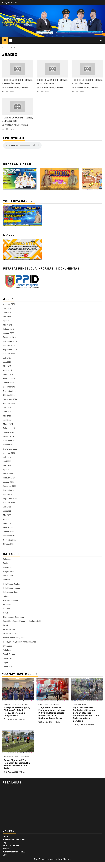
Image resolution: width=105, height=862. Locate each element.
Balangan (7, 559)
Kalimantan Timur (10, 600)
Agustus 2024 (9, 403)
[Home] (4, 40)
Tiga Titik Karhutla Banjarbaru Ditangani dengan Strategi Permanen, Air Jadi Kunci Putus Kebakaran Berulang (86, 714)
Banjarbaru (7, 567)
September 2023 (10, 449)
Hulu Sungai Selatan (11, 584)
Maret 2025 (8, 374)
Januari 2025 (8, 383)
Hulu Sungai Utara (10, 592)
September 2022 (10, 498)
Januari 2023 (8, 482)
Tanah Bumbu (9, 654)
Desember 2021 (9, 536)
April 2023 (7, 469)
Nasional (6, 609)
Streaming (7, 646)
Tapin (5, 662)
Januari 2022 (8, 532)
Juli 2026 (7, 308)
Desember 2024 (9, 387)
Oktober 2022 (8, 494)
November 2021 (10, 540)
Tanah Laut (8, 658)
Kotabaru (7, 604)
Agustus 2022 (9, 502)
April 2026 (7, 321)
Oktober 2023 (8, 445)
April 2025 (7, 370)
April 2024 (7, 420)
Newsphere (53, 859)
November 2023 (10, 441)
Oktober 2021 (8, 544)
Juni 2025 (7, 362)
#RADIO (24, 87)
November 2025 (10, 341)
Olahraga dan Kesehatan (13, 617)
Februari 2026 (9, 329)
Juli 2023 (7, 457)
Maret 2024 (8, 424)
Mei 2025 (7, 366)
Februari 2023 (9, 478)
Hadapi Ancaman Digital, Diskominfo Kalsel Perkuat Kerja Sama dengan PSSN (17, 711)
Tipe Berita (7, 667)
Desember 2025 (9, 337)
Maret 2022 (8, 523)
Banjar (5, 563)
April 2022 (7, 519)
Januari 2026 (8, 333)
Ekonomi (6, 580)
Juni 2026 (7, 312)
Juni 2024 (7, 412)
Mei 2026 (7, 316)
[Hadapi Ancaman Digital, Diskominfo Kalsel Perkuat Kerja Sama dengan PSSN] (18, 689)
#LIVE (16, 87)
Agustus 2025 (9, 354)
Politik (5, 625)
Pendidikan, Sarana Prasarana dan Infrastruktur (23, 621)
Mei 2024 (7, 416)
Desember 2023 (9, 436)
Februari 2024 (9, 428)
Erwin (23, 719)
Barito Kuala (8, 576)
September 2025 (10, 350)
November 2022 (10, 490)
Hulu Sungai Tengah (11, 588)
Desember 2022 (9, 486)
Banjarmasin (8, 571)
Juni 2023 (7, 461)
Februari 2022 (9, 527)
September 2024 (10, 399)
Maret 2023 (8, 474)
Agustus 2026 (9, 304)
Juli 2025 (7, 358)
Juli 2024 (7, 407)
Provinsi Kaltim (9, 633)
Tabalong (7, 650)
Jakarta (6, 596)
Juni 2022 (7, 511)
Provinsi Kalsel (9, 629)
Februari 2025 (9, 378)
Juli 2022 (7, 507)
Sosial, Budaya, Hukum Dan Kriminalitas (19, 642)
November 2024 (10, 391)
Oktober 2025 (8, 345)
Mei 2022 (7, 515)
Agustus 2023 (9, 453)
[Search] (101, 40)
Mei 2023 (7, 465)
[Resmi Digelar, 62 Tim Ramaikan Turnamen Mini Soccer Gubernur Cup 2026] (18, 741)
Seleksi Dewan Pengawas (13, 638)
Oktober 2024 (8, 395)
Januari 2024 (8, 432)
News (5, 613)
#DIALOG (8, 87)
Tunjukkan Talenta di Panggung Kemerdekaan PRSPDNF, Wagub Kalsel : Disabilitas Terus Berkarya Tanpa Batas (51, 712)
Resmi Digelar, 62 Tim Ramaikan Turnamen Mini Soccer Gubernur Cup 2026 (17, 764)
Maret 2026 (8, 325)
